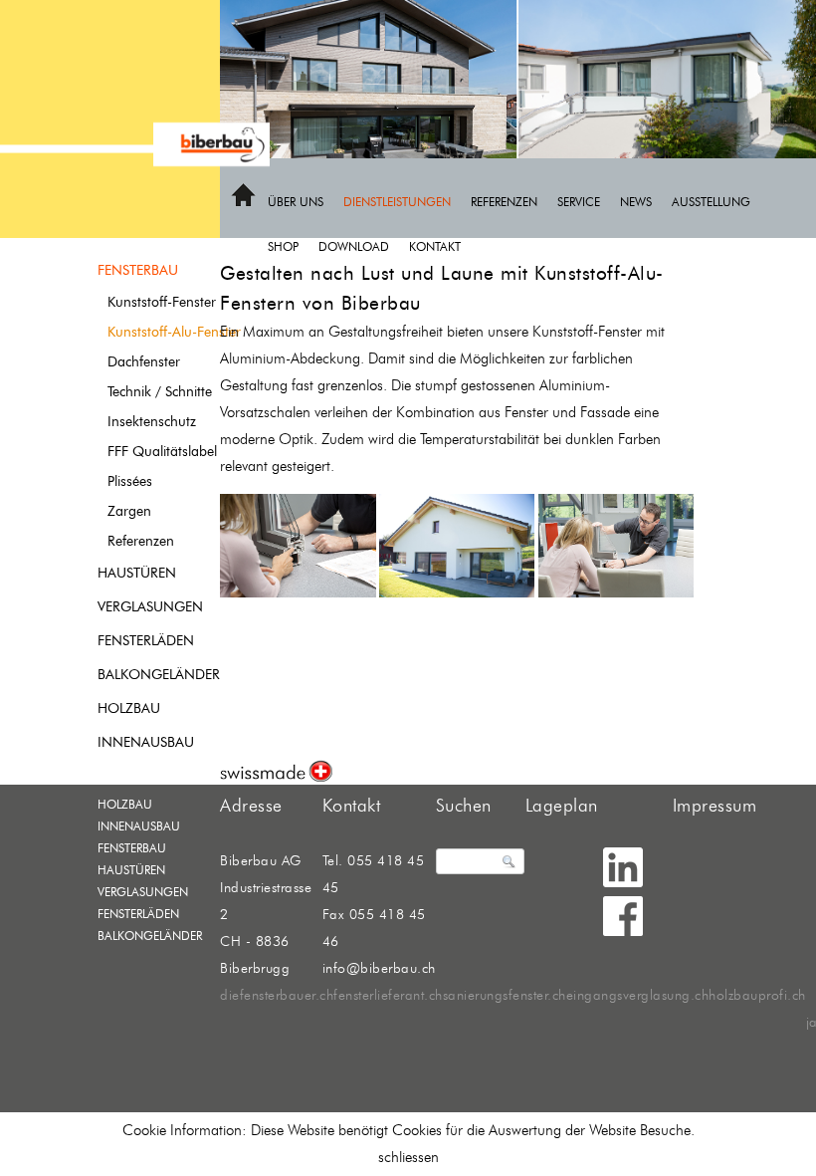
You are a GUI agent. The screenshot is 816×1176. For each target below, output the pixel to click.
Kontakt (435, 246)
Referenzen (504, 201)
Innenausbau (146, 742)
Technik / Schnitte (159, 391)
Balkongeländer (159, 674)
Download (353, 246)
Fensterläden (146, 640)
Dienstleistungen (397, 201)
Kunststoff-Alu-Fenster (174, 332)
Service (578, 201)
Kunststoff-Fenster (161, 302)
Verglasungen (150, 606)
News (636, 201)
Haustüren (137, 573)
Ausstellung (711, 201)
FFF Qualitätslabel (162, 451)
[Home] (243, 203)
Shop (283, 246)
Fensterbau (138, 270)
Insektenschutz (151, 421)
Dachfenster (143, 361)
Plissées (129, 481)
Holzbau (129, 708)
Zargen (129, 511)
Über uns (295, 201)
